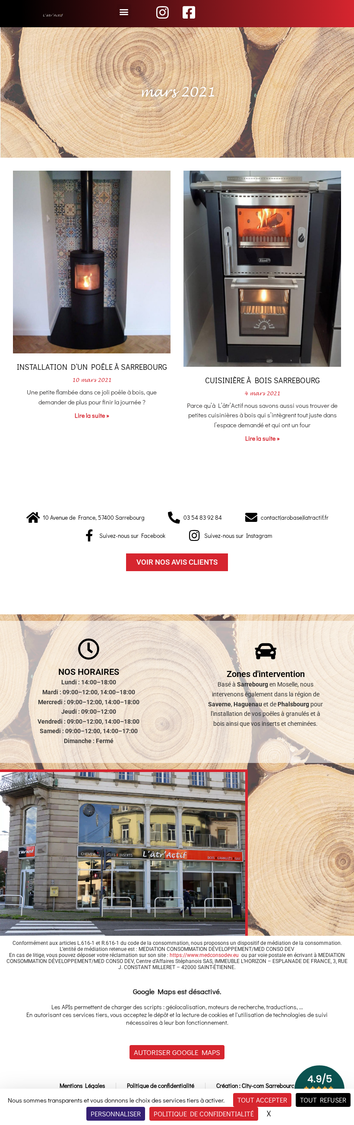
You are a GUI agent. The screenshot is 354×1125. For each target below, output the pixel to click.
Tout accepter (262, 1099)
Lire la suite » (92, 415)
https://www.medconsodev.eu (204, 955)
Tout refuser (323, 1099)
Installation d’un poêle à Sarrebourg (92, 367)
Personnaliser (116, 1113)
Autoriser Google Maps (177, 1052)
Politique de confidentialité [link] (204, 1113)
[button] (124, 11)
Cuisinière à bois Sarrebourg (262, 380)
